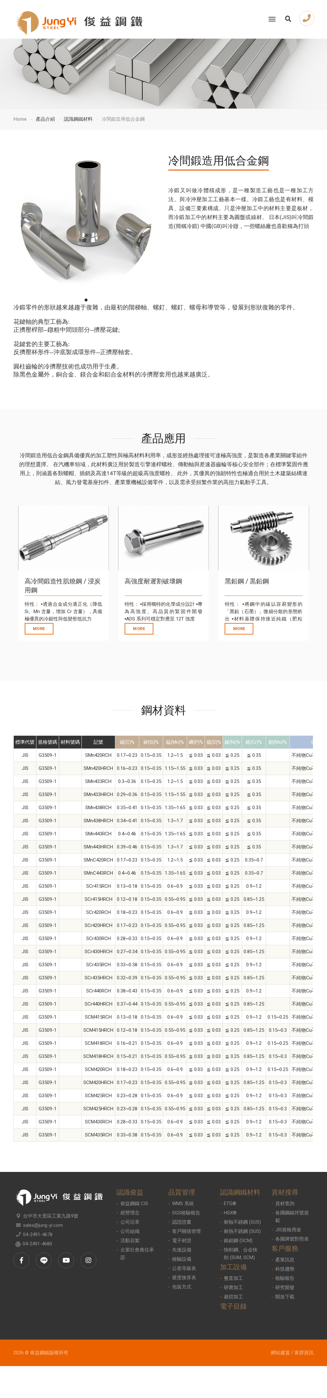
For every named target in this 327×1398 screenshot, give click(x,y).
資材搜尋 (284, 1192)
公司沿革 (130, 1222)
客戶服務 (284, 1248)
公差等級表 (184, 1268)
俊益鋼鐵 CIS (134, 1203)
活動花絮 (130, 1240)
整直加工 (233, 1278)
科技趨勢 (284, 1269)
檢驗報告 (284, 1278)
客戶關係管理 (186, 1231)
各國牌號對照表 (292, 1239)
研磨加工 (233, 1287)
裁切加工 (233, 1297)
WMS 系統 (183, 1203)
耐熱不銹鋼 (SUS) (242, 1231)
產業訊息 (284, 1260)
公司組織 (130, 1231)
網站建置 (280, 1353)
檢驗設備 (181, 1259)
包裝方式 (181, 1287)
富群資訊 (304, 1353)
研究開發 (284, 1287)
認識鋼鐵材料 (78, 119)
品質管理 (181, 1192)
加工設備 (233, 1267)
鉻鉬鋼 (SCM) (238, 1240)
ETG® (230, 1203)
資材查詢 (284, 1203)
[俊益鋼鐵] (79, 19)
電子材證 (181, 1240)
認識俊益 (130, 1192)
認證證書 (181, 1222)
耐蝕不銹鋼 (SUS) (242, 1222)
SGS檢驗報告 (186, 1213)
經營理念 (130, 1213)
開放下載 (284, 1297)
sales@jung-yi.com (43, 1225)
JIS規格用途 (288, 1230)
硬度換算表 (184, 1277)
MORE (39, 628)
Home (20, 119)
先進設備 (181, 1250)
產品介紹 (45, 119)
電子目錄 (233, 1306)
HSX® (230, 1213)
